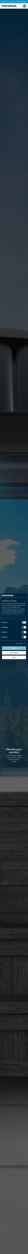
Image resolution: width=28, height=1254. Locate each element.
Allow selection (14, 652)
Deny (14, 657)
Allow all (14, 648)
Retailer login (23, 1)
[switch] (24, 627)
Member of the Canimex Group (10, 1)
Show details (19, 643)
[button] (24, 6)
